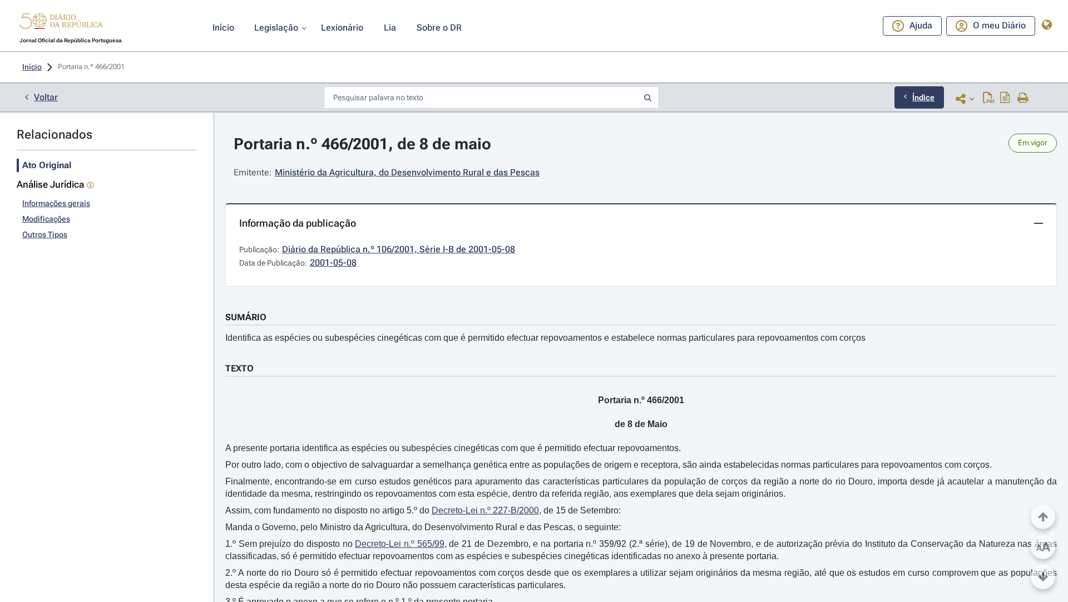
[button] (61, 22)
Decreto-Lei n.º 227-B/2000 (485, 510)
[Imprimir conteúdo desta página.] (1023, 98)
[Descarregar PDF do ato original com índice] (1005, 98)
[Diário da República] (61, 23)
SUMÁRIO (245, 317)
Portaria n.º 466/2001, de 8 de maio (362, 144)
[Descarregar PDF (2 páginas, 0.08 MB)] (989, 98)
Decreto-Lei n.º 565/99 (399, 544)
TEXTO (239, 368)
